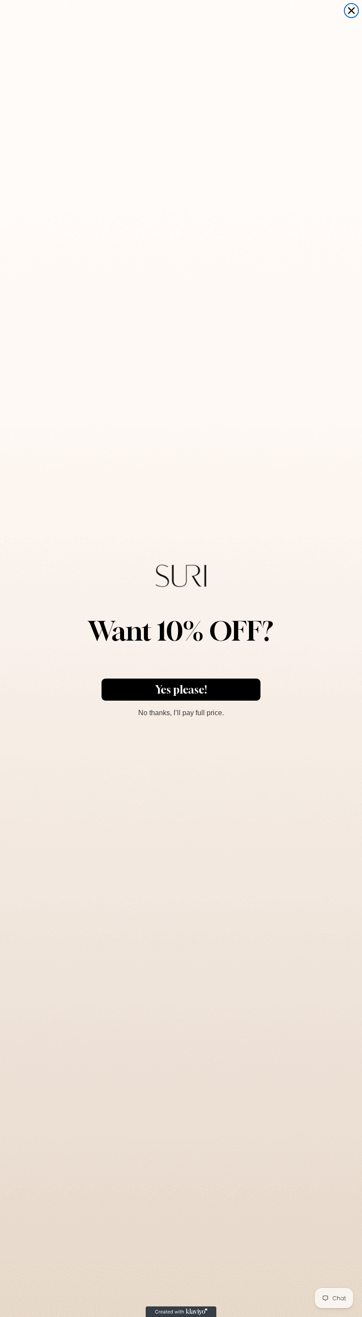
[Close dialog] (351, 11)
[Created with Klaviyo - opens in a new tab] (181, 1311)
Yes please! (181, 689)
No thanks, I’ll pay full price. (181, 711)
